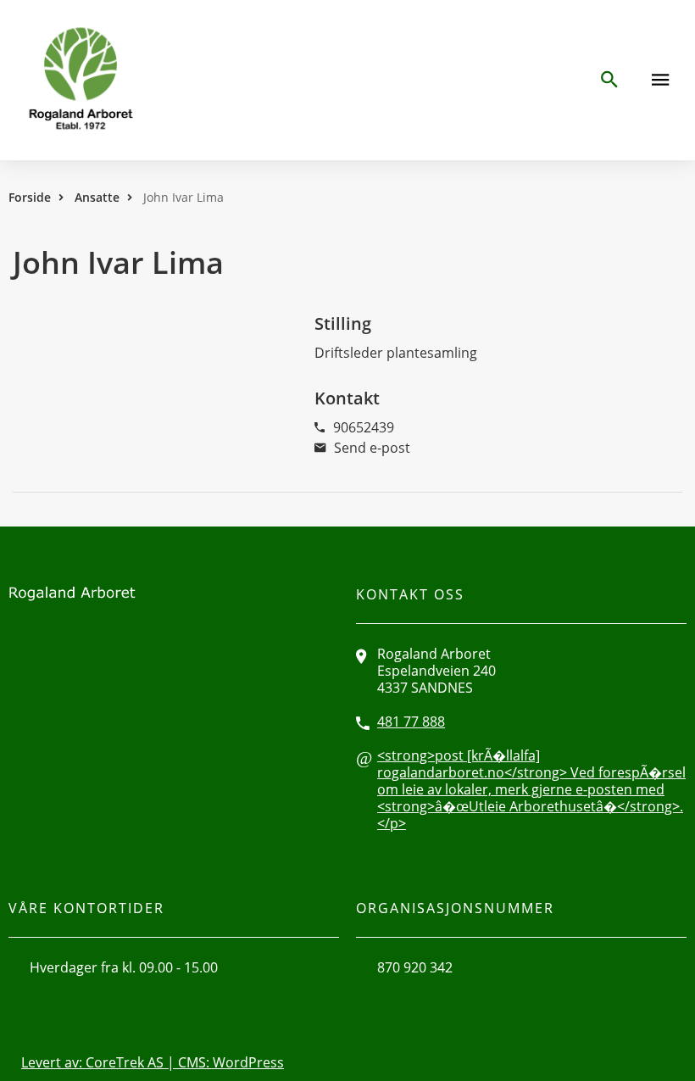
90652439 (363, 427)
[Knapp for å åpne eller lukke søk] (608, 80)
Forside (29, 197)
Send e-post (372, 447)
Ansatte (97, 197)
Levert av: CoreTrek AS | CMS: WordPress (152, 1062)
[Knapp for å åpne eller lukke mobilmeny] (660, 80)
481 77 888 (411, 721)
